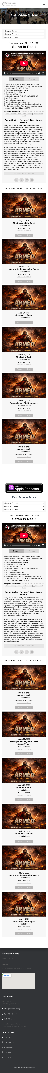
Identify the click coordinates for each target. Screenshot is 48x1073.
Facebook (7, 1052)
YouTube (7, 1057)
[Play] (5, 73)
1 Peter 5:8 (40, 111)
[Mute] (39, 73)
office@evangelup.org (12, 1009)
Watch (17, 79)
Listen (33, 79)
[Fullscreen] (43, 73)
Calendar (7, 1037)
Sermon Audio (9, 1042)
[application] (24, 63)
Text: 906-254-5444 (10, 1019)
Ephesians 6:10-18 (28, 111)
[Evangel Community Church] (10, 4)
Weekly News (8, 1047)
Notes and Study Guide (25, 173)
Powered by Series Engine (24, 470)
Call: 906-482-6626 (10, 1014)
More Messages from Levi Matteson (18, 114)
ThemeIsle (31, 1068)
